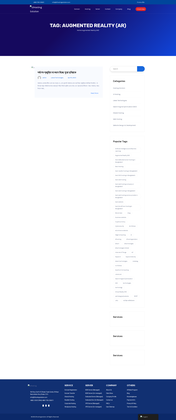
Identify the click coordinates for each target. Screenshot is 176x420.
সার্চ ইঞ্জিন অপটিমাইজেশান (128, 300)
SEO (116, 283)
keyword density (131, 257)
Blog (128, 9)
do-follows (132, 226)
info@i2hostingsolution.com (61, 2)
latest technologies (121, 261)
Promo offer (141, 2)
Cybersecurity (119, 226)
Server (98, 9)
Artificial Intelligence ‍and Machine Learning (125, 150)
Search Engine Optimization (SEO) (125, 107)
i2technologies (129, 243)
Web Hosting (117, 119)
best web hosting (120, 180)
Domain (77, 9)
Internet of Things (120, 252)
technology (118, 287)
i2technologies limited (122, 248)
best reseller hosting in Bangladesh (126, 171)
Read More (94, 93)
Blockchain (118, 213)
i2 (131, 235)
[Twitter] (46, 406)
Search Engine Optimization (124, 279)
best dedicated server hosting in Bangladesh (125, 161)
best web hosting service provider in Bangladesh (126, 196)
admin (44, 78)
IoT (132, 252)
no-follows (118, 265)
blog (129, 213)
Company (119, 9)
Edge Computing (120, 235)
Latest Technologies (57, 78)
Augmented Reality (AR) (122, 155)
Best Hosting (119, 166)
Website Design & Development (124, 125)
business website (120, 217)
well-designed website (122, 296)
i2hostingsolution (131, 239)
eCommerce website (121, 230)
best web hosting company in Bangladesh (124, 185)
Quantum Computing (122, 270)
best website (119, 202)
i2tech (117, 243)
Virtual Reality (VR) (121, 292)
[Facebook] (43, 406)
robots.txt (118, 274)
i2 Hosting (116, 94)
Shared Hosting (118, 113)
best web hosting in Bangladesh (125, 191)
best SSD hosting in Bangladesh (125, 175)
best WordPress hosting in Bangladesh (123, 207)
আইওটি (135, 296)
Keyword (117, 257)
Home (79, 30)
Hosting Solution (119, 88)
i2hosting (118, 239)
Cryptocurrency (120, 222)
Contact (107, 9)
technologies (127, 283)
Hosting (87, 9)
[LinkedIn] (49, 406)
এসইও (116, 300)
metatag (135, 261)
